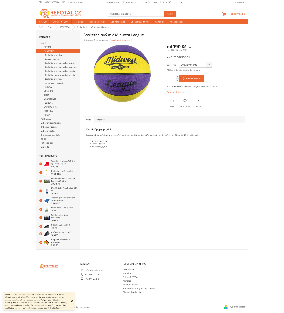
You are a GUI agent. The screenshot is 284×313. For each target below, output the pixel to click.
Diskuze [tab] (101, 119)
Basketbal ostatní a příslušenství (60, 75)
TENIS (46, 95)
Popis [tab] (88, 119)
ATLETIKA (48, 111)
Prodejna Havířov (131, 284)
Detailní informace (175, 92)
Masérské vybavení (54, 83)
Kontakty (131, 2)
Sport (43, 43)
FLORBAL (48, 103)
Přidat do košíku (193, 78)
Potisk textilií (47, 142)
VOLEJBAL (48, 91)
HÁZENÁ (48, 87)
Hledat (170, 13)
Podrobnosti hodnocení (120, 40)
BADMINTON (50, 98)
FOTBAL (47, 47)
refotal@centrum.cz (94, 270)
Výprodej (45, 146)
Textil (43, 138)
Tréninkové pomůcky (50, 135)
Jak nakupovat (113, 2)
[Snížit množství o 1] (177, 80)
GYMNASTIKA (50, 107)
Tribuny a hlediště (49, 126)
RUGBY (47, 115)
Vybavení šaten (48, 131)
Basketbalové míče (53, 79)
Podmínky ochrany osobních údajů (139, 288)
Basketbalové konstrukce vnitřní (60, 63)
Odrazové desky (52, 59)
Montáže (167, 2)
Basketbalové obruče (55, 55)
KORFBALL (46, 118)
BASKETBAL (49, 51)
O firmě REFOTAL (149, 2)
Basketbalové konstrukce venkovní (61, 67)
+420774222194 (92, 274)
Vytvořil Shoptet (237, 306)
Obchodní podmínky (132, 292)
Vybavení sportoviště (51, 122)
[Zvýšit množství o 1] (177, 77)
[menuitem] (42, 21)
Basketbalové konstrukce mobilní (60, 71)
